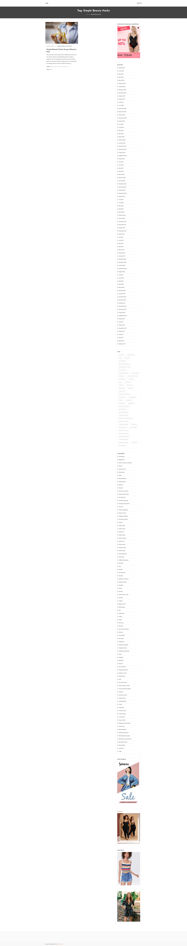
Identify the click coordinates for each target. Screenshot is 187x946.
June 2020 (121, 278)
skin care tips (134, 424)
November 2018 (122, 309)
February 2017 (122, 343)
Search (138, 3)
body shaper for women (132, 376)
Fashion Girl (121, 531)
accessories (121, 354)
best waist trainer (122, 370)
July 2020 (121, 274)
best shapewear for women (124, 367)
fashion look (121, 541)
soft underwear (122, 666)
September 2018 (123, 315)
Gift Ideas (121, 563)
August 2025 (122, 99)
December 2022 (122, 183)
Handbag (121, 585)
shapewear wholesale (123, 424)
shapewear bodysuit (123, 644)
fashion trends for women (124, 394)
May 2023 (121, 168)
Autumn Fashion (130, 354)
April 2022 (121, 209)
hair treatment (122, 572)
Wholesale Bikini (122, 729)
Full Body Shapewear (123, 560)
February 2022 (122, 215)
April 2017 (121, 337)
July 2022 (121, 199)
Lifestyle (121, 597)
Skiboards (121, 660)
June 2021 (121, 240)
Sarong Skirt (122, 635)
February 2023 (122, 177)
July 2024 (121, 124)
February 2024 (122, 140)
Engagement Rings (123, 516)
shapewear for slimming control (125, 418)
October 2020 (122, 265)
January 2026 (122, 86)
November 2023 (122, 149)
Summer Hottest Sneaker (125, 688)
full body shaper (132, 397)
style (120, 679)
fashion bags (122, 525)
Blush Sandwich (122, 478)
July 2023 (121, 161)
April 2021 (121, 246)
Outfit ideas (121, 613)
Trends (120, 704)
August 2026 (122, 67)
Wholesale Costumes (124, 732)
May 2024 (121, 130)
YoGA (120, 751)
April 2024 (121, 133)
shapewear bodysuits (123, 415)
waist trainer (122, 726)
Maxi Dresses (122, 607)
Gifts (120, 566)
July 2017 (121, 334)
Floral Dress (121, 557)
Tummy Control (122, 710)
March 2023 (121, 174)
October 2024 (122, 114)
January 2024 (122, 143)
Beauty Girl (56, 66)
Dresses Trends (122, 513)
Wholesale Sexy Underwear (125, 739)
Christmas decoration (124, 494)
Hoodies (121, 591)
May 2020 (121, 281)
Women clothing (122, 445)
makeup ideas (129, 400)
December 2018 (122, 306)
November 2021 (122, 224)
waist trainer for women (124, 430)
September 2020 (123, 268)
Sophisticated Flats (123, 669)
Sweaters (121, 691)
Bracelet (121, 488)
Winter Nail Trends (123, 742)
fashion (120, 382)
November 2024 (122, 111)
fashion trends (122, 391)
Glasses (120, 569)
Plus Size (121, 626)
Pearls (120, 619)
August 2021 (122, 234)
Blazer (120, 475)
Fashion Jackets (122, 538)
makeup (121, 600)
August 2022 (122, 196)
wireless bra (134, 442)
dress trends (131, 379)
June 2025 (121, 105)
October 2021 (122, 227)
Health (120, 588)
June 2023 (121, 165)
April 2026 (121, 77)
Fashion (70, 46)
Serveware (121, 638)
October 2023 (122, 152)
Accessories (121, 456)
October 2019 (122, 303)
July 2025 (121, 102)
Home (46, 3)
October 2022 (122, 190)
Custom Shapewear (123, 509)
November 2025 (122, 92)
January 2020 (122, 293)
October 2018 (122, 312)
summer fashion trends (124, 685)
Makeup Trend (131, 403)
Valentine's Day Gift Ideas (124, 723)
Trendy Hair (121, 707)
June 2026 (121, 71)
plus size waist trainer (123, 412)
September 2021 (123, 231)
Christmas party (122, 379)
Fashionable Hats (123, 553)
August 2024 (122, 121)
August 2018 (122, 318)
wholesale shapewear (123, 439)
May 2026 (121, 74)
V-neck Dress (122, 717)
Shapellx (120, 811)
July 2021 (121, 237)
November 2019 (122, 300)
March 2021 (121, 249)
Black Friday (121, 472)
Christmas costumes (123, 491)
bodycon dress (135, 373)
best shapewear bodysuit (124, 364)
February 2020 (122, 290)
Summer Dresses (123, 682)
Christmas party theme (124, 503)
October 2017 (122, 325)
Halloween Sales (122, 582)
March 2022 (121, 212)
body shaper (121, 376)
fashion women (122, 397)
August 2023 (122, 158)
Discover (48, 69)
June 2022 (121, 202)
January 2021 (122, 256)
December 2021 (122, 221)
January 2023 (122, 180)
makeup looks (122, 403)
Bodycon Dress (122, 481)
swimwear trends (123, 695)
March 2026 (121, 80)
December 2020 (122, 259)
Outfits (120, 616)
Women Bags (122, 745)
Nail (120, 610)
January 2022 (122, 218)
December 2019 (122, 296)
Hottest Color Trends (123, 594)
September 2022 (123, 193)
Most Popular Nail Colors (124, 406)
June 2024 (121, 127)
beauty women (64, 46)
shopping (121, 657)
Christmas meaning (123, 500)
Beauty (59, 46)
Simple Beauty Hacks (63, 66)
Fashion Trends (122, 547)
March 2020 (121, 287)
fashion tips (130, 388)
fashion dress (128, 382)
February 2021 (122, 252)
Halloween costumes (123, 578)
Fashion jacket (122, 535)
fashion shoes (122, 544)
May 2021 (121, 243)
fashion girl (121, 385)
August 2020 (122, 271)
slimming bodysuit (123, 427)
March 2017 (121, 340)
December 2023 (122, 146)
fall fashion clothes (123, 519)
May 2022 (121, 205)
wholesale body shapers (124, 436)
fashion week (122, 550)
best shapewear (122, 360)
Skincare (121, 663)
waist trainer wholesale (123, 433)
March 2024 (121, 136)
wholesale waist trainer (123, 442)
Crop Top (121, 506)
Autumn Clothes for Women (125, 462)
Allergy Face (121, 459)
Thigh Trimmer (122, 698)
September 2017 (123, 328)
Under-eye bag (122, 713)
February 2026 (122, 83)
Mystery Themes (59, 944)
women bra (121, 748)
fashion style (129, 385)
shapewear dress (123, 648)
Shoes (120, 654)
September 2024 (123, 118)
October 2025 (122, 96)
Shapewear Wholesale (124, 651)
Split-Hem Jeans (123, 673)
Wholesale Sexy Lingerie (124, 735)
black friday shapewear (124, 373)
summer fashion (133, 427)
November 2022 (122, 187)
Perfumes (121, 622)
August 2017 (122, 331)
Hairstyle (121, 575)
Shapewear (121, 641)
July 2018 (121, 322)
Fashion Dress (122, 528)
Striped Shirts (122, 676)
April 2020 (121, 284)
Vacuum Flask (122, 720)
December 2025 (122, 89)
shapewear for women (123, 421)
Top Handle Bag (122, 701)
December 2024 (122, 108)
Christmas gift (122, 497)
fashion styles (122, 388)
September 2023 (123, 155)
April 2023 (121, 171)
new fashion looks (123, 409)
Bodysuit (121, 484)
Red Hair (121, 632)
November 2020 (122, 262)
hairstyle (120, 400)
